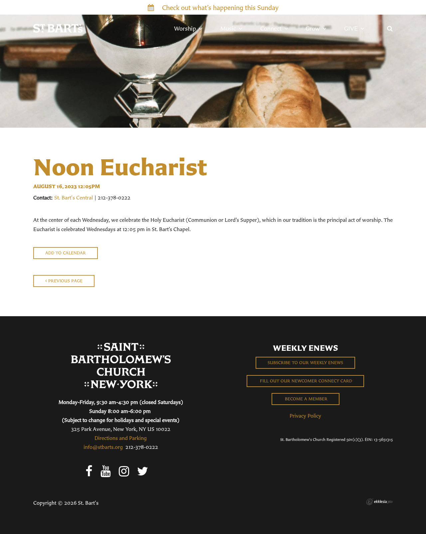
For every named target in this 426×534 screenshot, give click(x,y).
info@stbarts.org (103, 447)
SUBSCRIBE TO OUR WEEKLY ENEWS (305, 362)
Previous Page (65, 281)
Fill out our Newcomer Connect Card (305, 381)
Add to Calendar (65, 253)
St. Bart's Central (73, 197)
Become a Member (305, 399)
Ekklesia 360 (379, 501)
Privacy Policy (305, 415)
